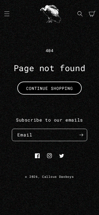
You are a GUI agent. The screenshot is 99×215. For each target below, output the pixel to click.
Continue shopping (49, 88)
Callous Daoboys (58, 176)
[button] (7, 14)
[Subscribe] (81, 134)
